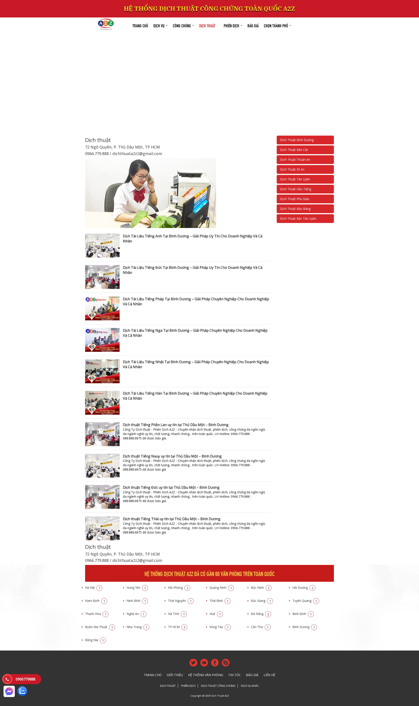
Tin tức (234, 675)
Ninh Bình (136, 601)
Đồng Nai (94, 640)
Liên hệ (269, 675)
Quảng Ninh (221, 587)
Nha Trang (137, 627)
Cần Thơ (260, 627)
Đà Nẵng (260, 614)
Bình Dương (303, 627)
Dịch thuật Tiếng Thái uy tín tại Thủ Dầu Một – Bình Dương (171, 518)
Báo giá (253, 25)
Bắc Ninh (260, 587)
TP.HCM (176, 627)
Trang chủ (140, 25)
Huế (215, 614)
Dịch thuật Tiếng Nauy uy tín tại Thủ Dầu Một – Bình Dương (172, 456)
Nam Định (95, 601)
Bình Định (302, 614)
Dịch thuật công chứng (218, 686)
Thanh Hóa (95, 614)
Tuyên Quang (304, 601)
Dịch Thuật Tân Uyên (295, 179)
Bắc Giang (261, 601)
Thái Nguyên (180, 601)
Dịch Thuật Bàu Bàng (295, 209)
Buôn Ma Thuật (99, 627)
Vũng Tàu (219, 627)
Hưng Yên (136, 587)
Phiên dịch (232, 25)
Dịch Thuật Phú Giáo (294, 199)
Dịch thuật (207, 25)
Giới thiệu (175, 675)
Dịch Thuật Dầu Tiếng (295, 189)
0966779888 (25, 679)
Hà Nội (92, 587)
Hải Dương (302, 587)
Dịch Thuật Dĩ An (292, 169)
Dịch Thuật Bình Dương (297, 140)
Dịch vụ (159, 25)
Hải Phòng (178, 587)
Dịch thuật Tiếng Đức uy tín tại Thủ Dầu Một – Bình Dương (171, 487)
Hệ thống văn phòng (205, 675)
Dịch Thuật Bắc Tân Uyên (298, 218)
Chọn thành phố (276, 25)
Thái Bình (219, 601)
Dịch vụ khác (250, 686)
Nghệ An (135, 614)
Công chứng (182, 25)
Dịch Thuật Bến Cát (294, 150)
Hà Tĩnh (176, 614)
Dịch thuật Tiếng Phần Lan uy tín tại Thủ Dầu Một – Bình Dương (175, 424)
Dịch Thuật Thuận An (295, 159)
